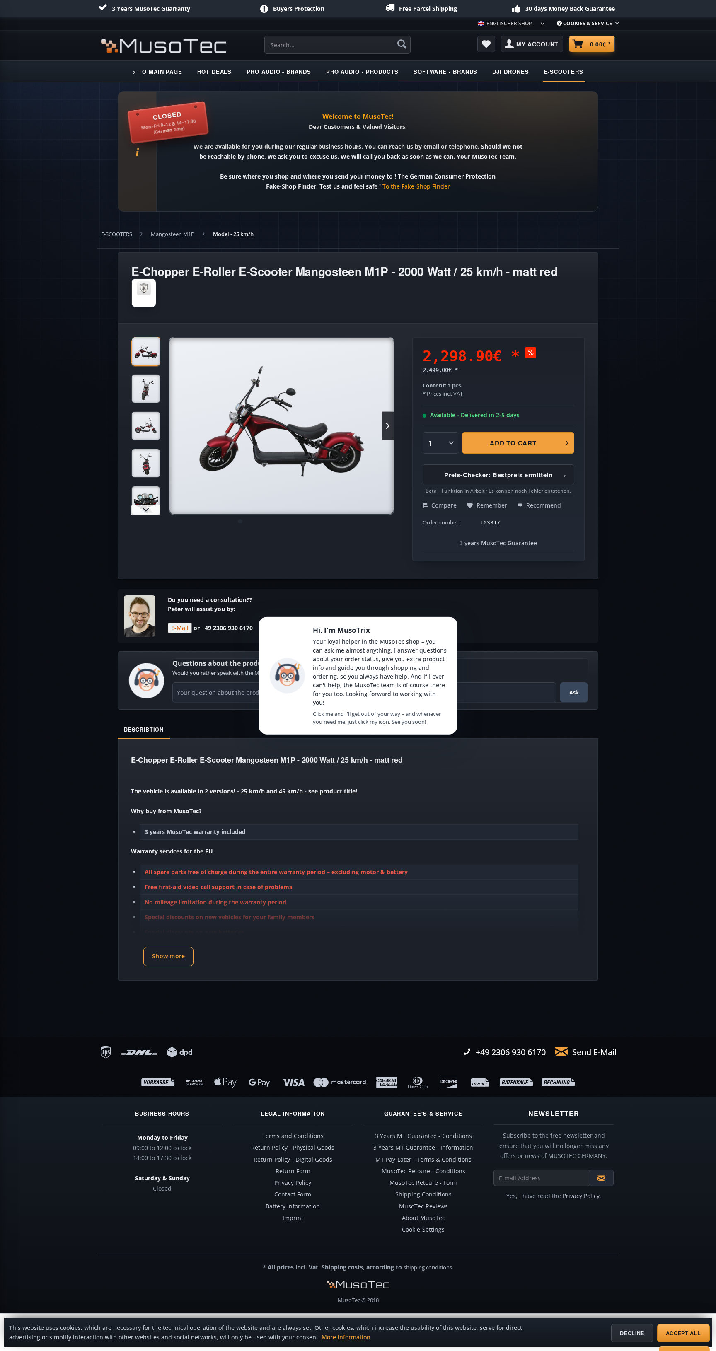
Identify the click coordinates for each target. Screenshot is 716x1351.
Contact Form (292, 1194)
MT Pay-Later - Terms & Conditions (423, 1159)
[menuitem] (585, 23)
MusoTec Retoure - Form (423, 1183)
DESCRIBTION (144, 729)
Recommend (543, 505)
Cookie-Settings (423, 1229)
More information (346, 1337)
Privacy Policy (292, 1183)
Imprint (293, 1218)
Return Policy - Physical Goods (292, 1147)
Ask (573, 692)
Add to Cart (513, 442)
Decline (632, 1333)
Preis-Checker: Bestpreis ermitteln (505, 474)
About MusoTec (423, 1218)
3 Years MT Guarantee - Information (423, 1147)
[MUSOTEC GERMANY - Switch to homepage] (163, 46)
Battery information (293, 1206)
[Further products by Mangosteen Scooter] (143, 292)
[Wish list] (486, 44)
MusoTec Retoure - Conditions (423, 1171)
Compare (443, 505)
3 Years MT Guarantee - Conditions (423, 1136)
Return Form (293, 1171)
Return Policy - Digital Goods (293, 1159)
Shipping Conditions (423, 1194)
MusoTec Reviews (423, 1206)
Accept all (683, 1333)
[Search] (402, 44)
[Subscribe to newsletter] (602, 1178)
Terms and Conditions (293, 1136)
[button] (168, 956)
